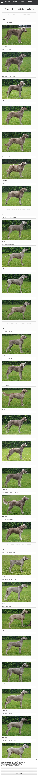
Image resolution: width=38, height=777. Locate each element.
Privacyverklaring (21, 775)
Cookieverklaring (16, 775)
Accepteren (19, 768)
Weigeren (19, 770)
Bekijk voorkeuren (19, 773)
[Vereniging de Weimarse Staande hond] (2, 2)
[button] (36, 759)
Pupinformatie (30, 1)
